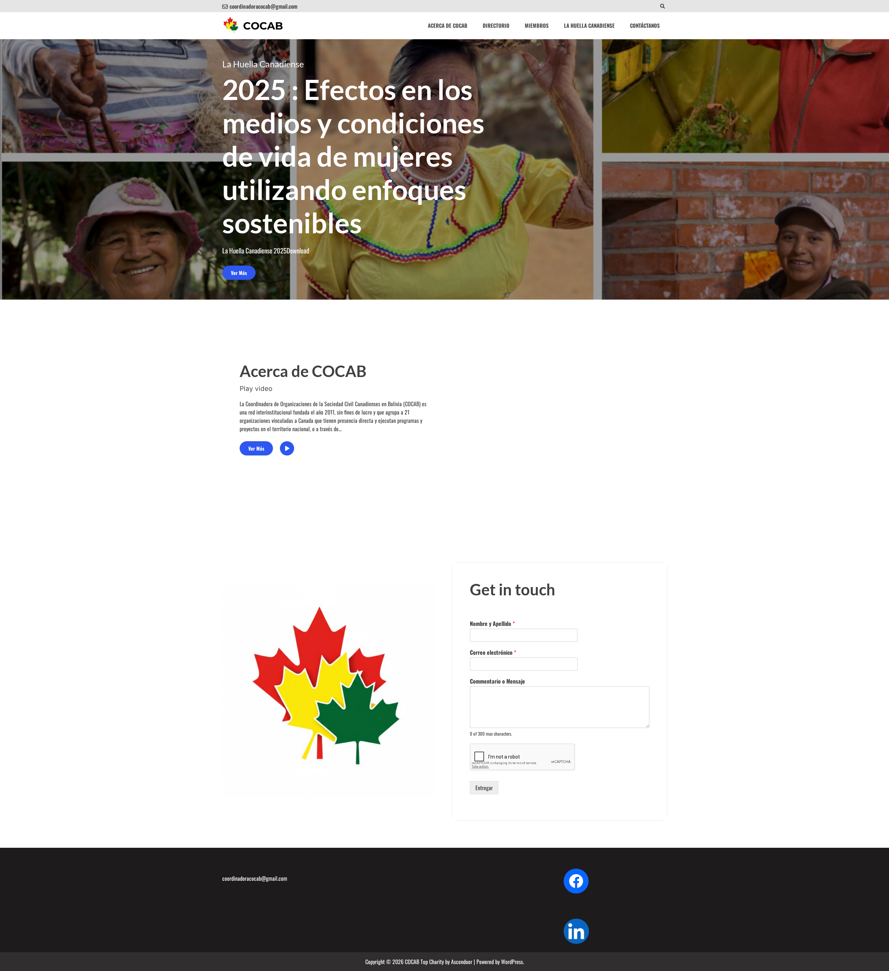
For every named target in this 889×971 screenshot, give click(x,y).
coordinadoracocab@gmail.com (263, 6)
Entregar (484, 788)
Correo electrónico (493, 652)
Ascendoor (461, 961)
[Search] (662, 6)
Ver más (239, 272)
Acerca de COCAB (447, 25)
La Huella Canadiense (589, 25)
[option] (444, 169)
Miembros (537, 25)
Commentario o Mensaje (497, 681)
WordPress (512, 961)
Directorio (496, 25)
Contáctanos (645, 25)
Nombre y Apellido (492, 623)
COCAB (263, 25)
